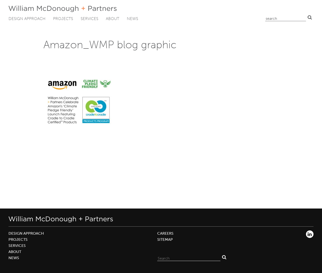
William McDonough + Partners (62, 9)
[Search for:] (188, 257)
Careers (165, 233)
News (132, 18)
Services (89, 18)
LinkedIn (310, 234)
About (112, 18)
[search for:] (285, 17)
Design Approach (26, 18)
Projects (63, 18)
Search (310, 17)
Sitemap (165, 239)
